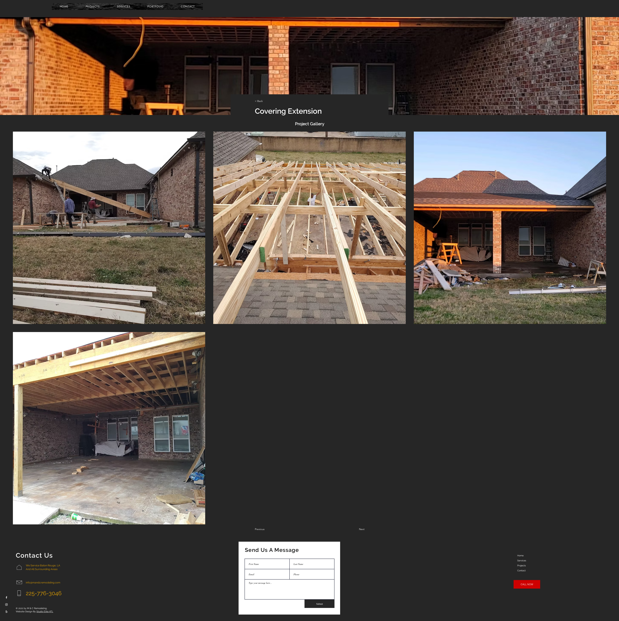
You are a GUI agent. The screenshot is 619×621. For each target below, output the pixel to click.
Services (521, 560)
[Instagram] (6, 604)
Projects (521, 565)
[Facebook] (6, 597)
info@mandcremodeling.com (43, 582)
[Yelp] (6, 611)
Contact (521, 570)
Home (520, 555)
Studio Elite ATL (44, 611)
